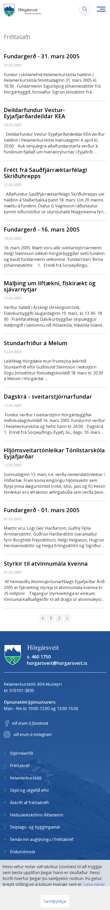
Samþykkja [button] (55, 901)
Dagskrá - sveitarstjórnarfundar (48, 396)
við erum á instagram (33, 734)
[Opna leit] (84, 9)
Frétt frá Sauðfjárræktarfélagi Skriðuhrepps (45, 173)
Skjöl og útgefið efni (29, 790)
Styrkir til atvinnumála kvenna (46, 563)
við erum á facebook (30, 723)
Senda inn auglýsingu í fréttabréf (41, 839)
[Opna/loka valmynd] (101, 9)
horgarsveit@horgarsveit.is (57, 663)
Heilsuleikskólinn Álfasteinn (36, 815)
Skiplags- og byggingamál (35, 827)
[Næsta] (67, 618)
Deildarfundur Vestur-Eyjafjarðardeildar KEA (34, 113)
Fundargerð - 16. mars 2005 (42, 229)
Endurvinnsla (22, 851)
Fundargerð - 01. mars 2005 (42, 510)
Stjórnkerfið (21, 753)
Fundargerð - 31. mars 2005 (42, 56)
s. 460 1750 (39, 657)
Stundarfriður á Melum (35, 343)
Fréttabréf (20, 765)
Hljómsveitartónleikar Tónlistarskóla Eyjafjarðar (54, 453)
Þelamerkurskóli (25, 778)
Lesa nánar (94, 884)
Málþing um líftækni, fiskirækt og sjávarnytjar (49, 286)
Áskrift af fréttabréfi (29, 802)
